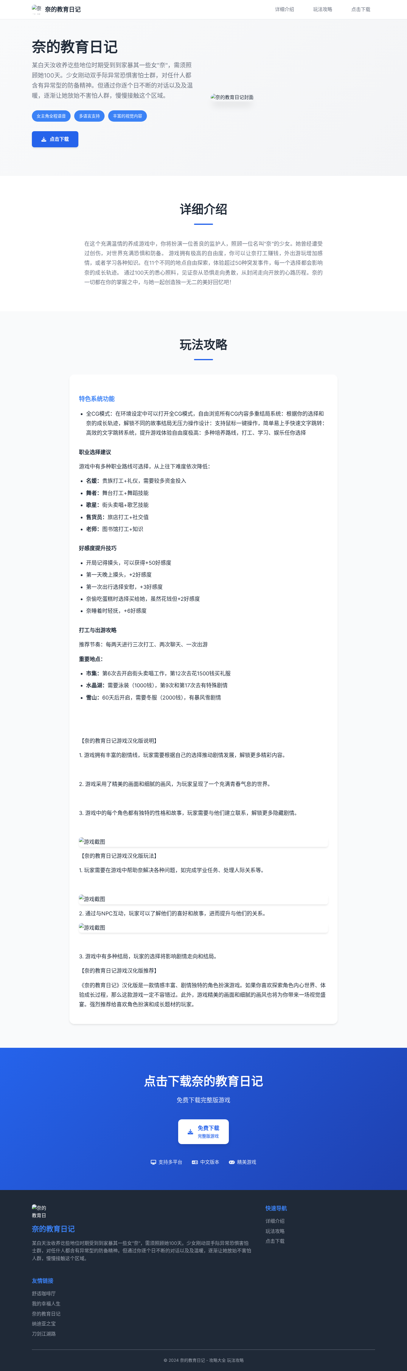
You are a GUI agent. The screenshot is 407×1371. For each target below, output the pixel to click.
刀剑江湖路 (44, 1334)
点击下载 (360, 9)
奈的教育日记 (46, 1314)
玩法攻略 (322, 9)
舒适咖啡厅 (44, 1293)
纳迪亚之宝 (44, 1324)
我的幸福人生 (46, 1304)
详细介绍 (284, 9)
